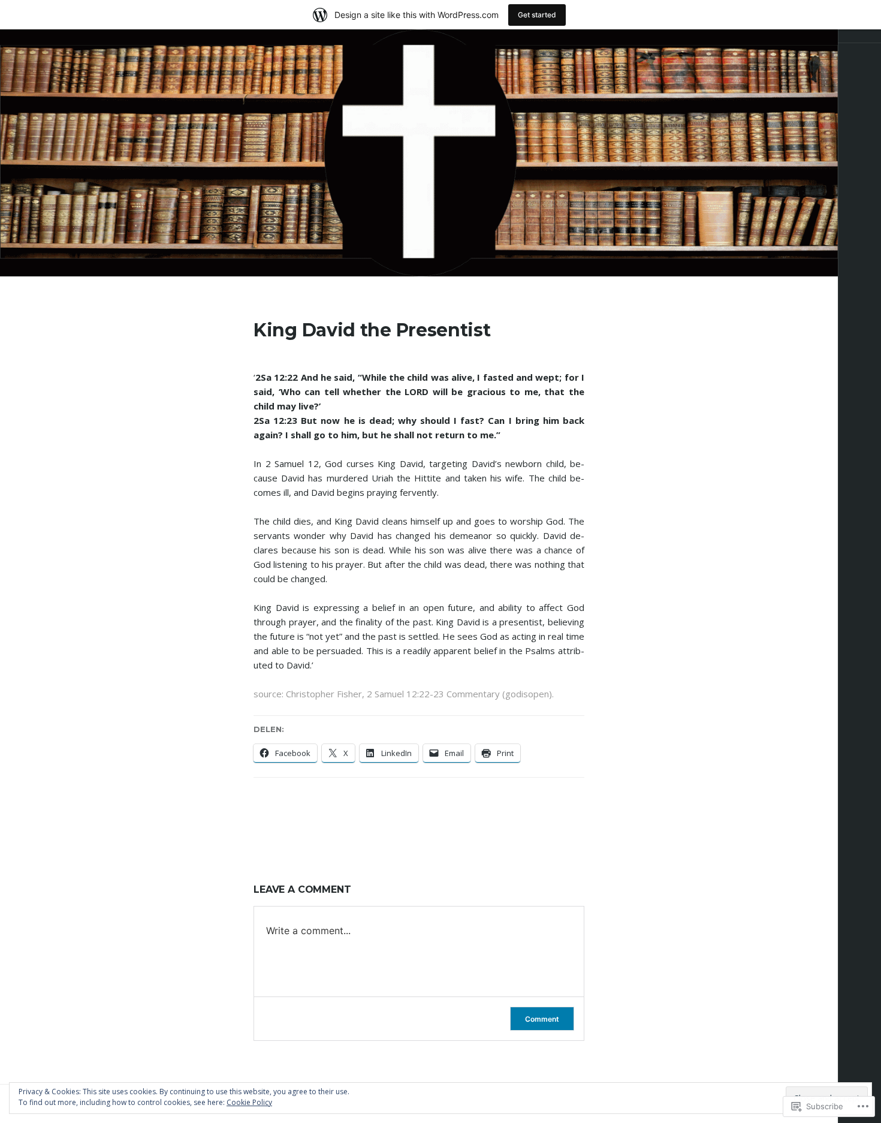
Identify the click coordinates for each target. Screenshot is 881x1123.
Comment (542, 1018)
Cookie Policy (249, 1102)
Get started (537, 14)
